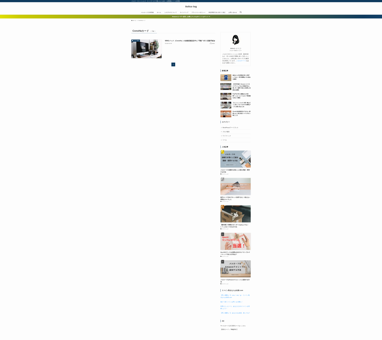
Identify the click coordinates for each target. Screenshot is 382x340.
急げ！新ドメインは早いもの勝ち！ (231, 302)
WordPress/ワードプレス (230, 127)
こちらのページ (241, 60)
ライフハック (227, 136)
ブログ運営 (226, 132)
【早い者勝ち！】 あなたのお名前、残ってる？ (235, 313)
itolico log (191, 6)
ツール (225, 140)
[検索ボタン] (240, 12)
